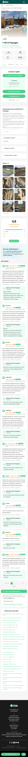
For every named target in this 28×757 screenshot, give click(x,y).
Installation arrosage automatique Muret (12, 666)
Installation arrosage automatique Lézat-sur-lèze (13, 636)
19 (22, 583)
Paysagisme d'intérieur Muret (9, 664)
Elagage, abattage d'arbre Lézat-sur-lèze (11, 620)
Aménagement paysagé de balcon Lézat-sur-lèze (13, 639)
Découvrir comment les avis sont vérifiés (13, 604)
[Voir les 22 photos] (25, 13)
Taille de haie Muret (7, 659)
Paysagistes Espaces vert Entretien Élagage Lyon (13, 685)
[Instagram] (18, 100)
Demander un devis (15, 91)
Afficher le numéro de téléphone (15, 75)
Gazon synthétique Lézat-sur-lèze (10, 625)
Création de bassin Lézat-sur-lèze (10, 641)
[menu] (23, 2)
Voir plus (6, 131)
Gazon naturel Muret (7, 661)
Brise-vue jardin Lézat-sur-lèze (9, 622)
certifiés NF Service (18, 254)
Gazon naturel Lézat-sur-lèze (9, 632)
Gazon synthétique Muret (8, 654)
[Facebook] (16, 100)
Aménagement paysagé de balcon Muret (12, 668)
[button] (25, 265)
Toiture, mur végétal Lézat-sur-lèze (10, 627)
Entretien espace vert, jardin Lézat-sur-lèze (12, 618)
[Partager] (25, 16)
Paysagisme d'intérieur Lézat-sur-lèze (11, 634)
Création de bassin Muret (8, 671)
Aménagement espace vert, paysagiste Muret (13, 643)
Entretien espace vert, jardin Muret (10, 646)
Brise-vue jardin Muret (8, 652)
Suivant (14, 586)
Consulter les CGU (9, 601)
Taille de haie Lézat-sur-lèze (9, 629)
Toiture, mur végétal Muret (9, 657)
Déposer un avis (15, 96)
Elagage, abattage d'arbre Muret (10, 648)
